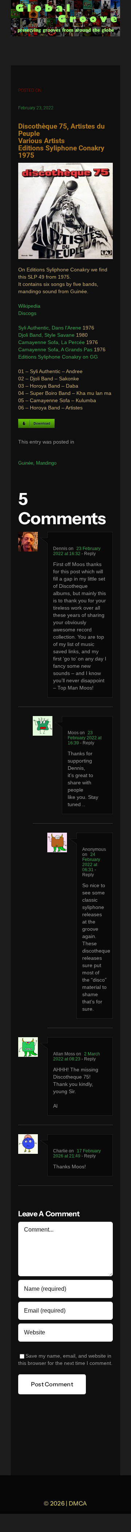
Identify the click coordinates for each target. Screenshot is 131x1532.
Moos (73, 732)
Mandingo (46, 463)
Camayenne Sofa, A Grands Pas (55, 349)
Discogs (27, 313)
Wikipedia (29, 306)
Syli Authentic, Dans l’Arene (49, 328)
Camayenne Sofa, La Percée (51, 342)
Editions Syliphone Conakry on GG (58, 357)
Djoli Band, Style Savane (46, 335)
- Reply (88, 553)
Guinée (25, 463)
